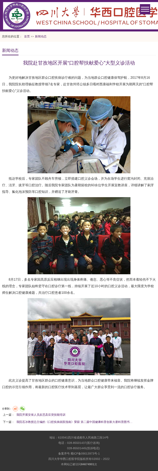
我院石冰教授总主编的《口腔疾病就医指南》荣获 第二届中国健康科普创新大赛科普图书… (74, 422)
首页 (27, 36)
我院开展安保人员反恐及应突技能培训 (40, 414)
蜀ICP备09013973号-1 (85, 453)
